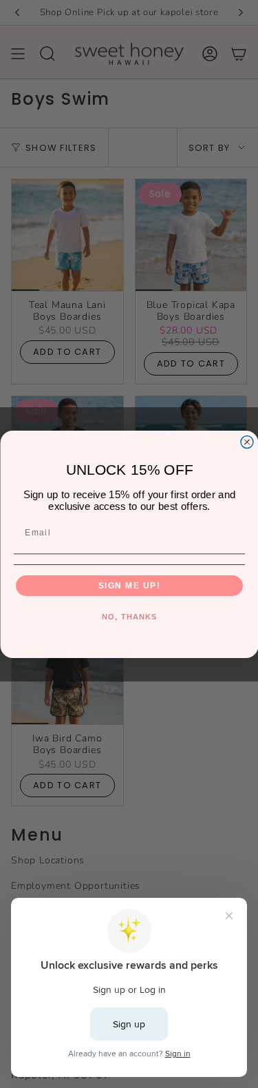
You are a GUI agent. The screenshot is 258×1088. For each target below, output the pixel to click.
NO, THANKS (128, 616)
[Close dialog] (247, 441)
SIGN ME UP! (129, 585)
